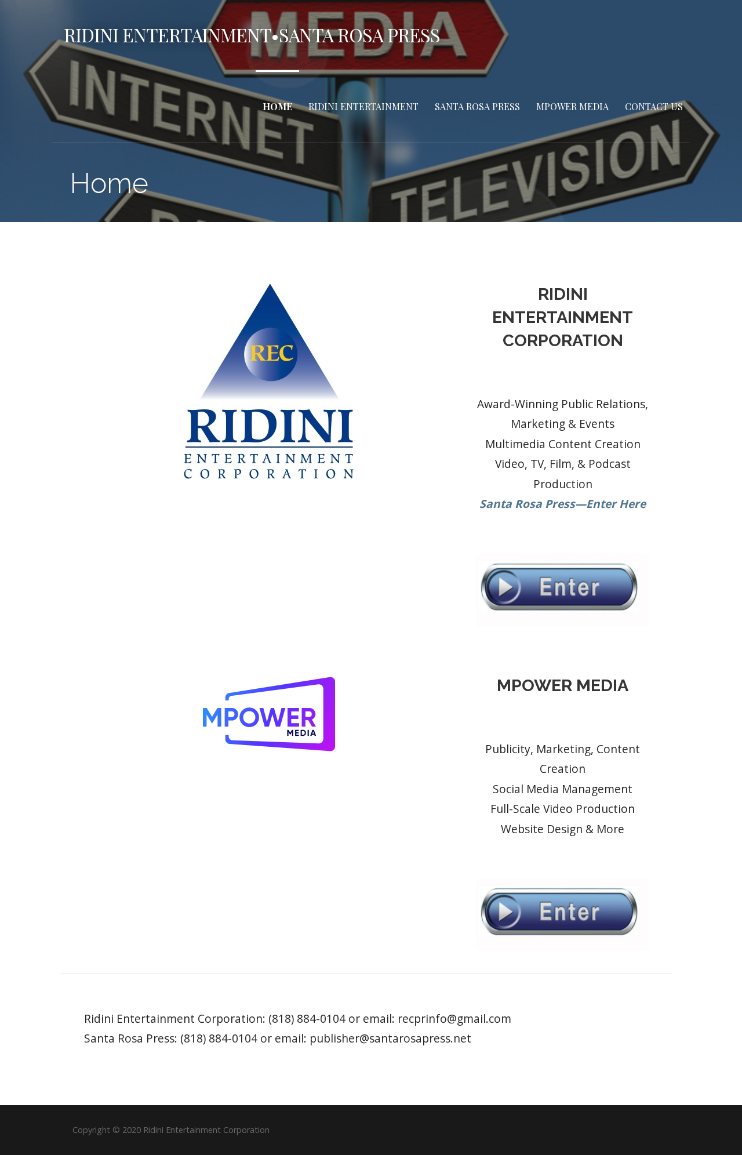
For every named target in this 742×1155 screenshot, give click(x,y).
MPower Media (572, 106)
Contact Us (654, 106)
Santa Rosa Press (477, 106)
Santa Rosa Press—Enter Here (562, 503)
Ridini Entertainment (363, 106)
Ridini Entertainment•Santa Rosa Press (252, 34)
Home (277, 106)
